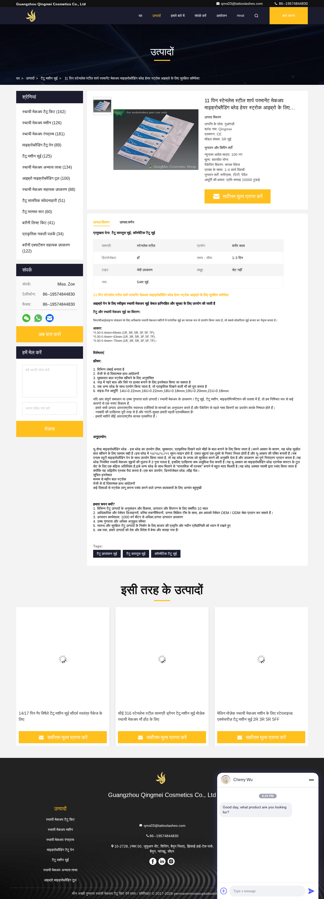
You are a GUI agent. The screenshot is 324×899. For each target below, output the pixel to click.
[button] (25, 671)
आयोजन (221, 16)
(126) (42, 123)
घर (140, 16)
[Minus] (311, 780)
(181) (43, 134)
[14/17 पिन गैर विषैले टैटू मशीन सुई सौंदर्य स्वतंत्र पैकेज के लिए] (63, 659)
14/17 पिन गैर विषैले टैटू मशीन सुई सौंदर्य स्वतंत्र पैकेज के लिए (60, 716)
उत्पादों (156, 16)
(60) (37, 212)
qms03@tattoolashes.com (242, 4)
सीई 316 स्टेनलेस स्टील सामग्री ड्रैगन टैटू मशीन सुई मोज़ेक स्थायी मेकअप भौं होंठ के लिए (161, 716)
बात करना (288, 16)
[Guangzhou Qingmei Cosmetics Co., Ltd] (32, 16)
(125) (37, 156)
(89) (41, 145)
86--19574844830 (293, 4)
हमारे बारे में (178, 16)
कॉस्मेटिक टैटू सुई (166, 554)
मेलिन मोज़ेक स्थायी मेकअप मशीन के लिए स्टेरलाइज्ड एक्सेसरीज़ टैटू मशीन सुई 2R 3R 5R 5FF (255, 716)
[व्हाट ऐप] (38, 318)
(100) (46, 178)
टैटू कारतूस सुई (136, 554)
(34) (43, 234)
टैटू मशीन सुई (49, 78)
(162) (44, 112)
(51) (43, 200)
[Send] (311, 890)
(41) (38, 223)
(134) (47, 167)
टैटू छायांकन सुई (107, 554)
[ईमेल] (49, 318)
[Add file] (223, 890)
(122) (46, 248)
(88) (48, 189)
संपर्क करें (200, 16)
